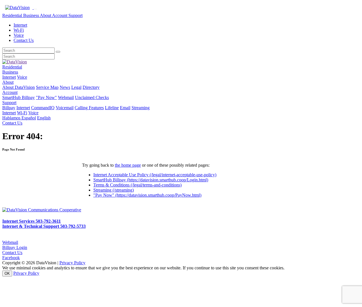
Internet (20, 25)
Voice (19, 35)
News (65, 87)
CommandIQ (43, 107)
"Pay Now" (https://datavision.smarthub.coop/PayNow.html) (147, 195)
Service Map (47, 87)
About (46, 15)
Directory (91, 87)
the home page (128, 165)
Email (125, 107)
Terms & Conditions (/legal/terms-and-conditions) (137, 185)
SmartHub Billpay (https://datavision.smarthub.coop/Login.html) (150, 179)
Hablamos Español (19, 117)
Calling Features (89, 107)
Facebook (11, 257)
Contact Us (24, 40)
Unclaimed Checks (92, 97)
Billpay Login (14, 247)
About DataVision (18, 87)
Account (60, 15)
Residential (12, 15)
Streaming (141, 107)
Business (31, 15)
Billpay (8, 107)
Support (75, 15)
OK (7, 273)
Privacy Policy (72, 262)
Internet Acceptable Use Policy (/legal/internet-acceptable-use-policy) (154, 174)
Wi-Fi (19, 30)
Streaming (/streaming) (113, 190)
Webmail (66, 97)
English (44, 117)
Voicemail (65, 107)
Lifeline (112, 107)
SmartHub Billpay (18, 97)
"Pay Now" (46, 97)
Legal (76, 87)
